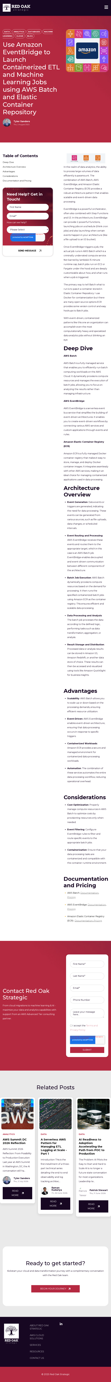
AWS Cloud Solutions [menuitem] (37, 1337)
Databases (34, 32)
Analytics (19, 32)
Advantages (9, 171)
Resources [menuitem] (37, 1351)
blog (30, 36)
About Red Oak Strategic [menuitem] (39, 1327)
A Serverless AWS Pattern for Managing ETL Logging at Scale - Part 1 (54, 1146)
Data (7, 32)
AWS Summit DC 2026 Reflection (15, 1141)
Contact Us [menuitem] (37, 1358)
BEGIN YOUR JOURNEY (53, 1288)
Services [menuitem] (35, 1345)
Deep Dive (8, 162)
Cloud (19, 36)
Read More (15, 1193)
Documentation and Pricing (17, 180)
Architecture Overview (14, 167)
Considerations (10, 176)
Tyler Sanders (22, 121)
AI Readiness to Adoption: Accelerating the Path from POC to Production (92, 1146)
